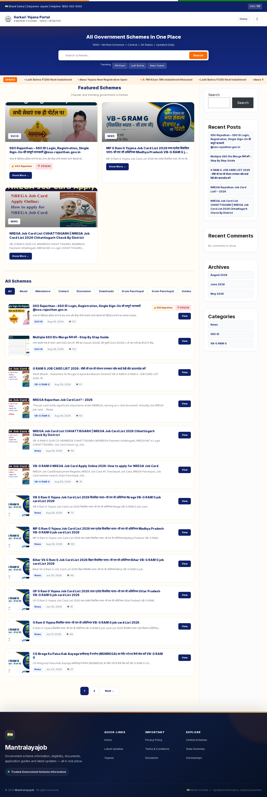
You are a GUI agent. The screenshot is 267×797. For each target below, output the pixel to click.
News (214, 324)
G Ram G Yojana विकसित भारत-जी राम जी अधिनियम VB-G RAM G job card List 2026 (86, 622)
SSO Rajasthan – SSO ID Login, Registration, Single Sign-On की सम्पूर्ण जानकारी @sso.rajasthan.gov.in (49, 150)
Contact (63, 291)
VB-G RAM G (218, 343)
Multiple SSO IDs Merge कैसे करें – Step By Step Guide (71, 337)
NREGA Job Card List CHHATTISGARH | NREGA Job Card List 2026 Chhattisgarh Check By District (49, 235)
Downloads (106, 291)
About (23, 291)
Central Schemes (196, 739)
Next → (109, 690)
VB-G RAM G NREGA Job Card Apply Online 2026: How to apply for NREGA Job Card (95, 466)
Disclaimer (84, 291)
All (10, 291)
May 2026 (217, 293)
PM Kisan (120, 65)
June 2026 (217, 284)
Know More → (20, 175)
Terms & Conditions (157, 748)
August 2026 (218, 275)
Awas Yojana (157, 65)
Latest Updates (113, 748)
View (185, 316)
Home (243, 18)
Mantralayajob (24, 790)
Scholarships (194, 757)
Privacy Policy (153, 739)
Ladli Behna (137, 65)
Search (198, 55)
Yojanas (109, 757)
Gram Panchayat (133, 291)
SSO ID (214, 334)
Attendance (42, 291)
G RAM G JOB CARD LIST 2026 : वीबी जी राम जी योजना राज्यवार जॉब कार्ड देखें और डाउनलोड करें (89, 368)
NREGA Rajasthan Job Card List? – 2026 (63, 400)
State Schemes (195, 748)
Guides (186, 291)
